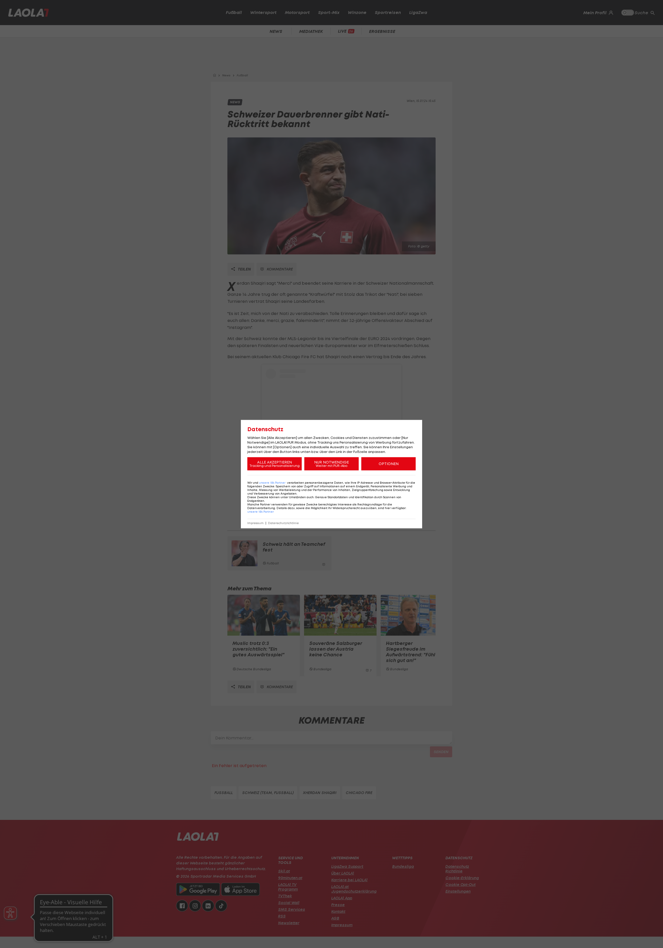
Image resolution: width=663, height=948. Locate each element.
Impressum (255, 522)
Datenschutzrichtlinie (283, 522)
